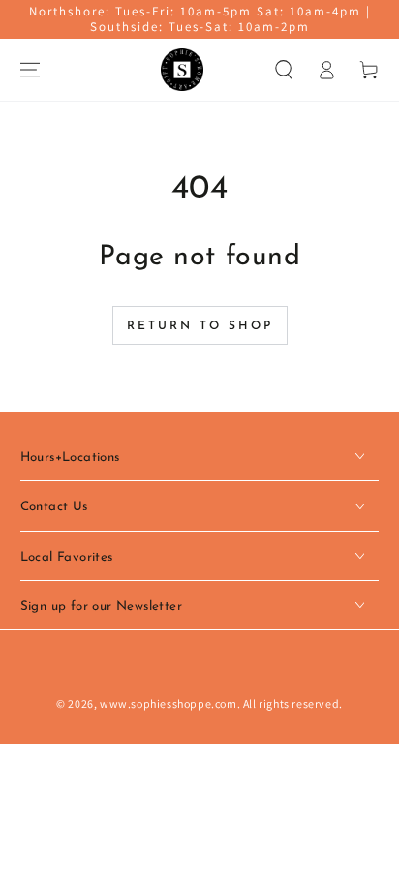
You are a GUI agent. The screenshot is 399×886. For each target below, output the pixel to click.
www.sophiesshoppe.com (168, 703)
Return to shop (200, 326)
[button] (283, 69)
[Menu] (30, 69)
